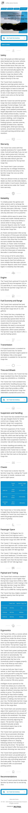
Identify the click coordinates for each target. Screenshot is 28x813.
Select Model (10, 8)
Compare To (16, 8)
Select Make (4, 8)
